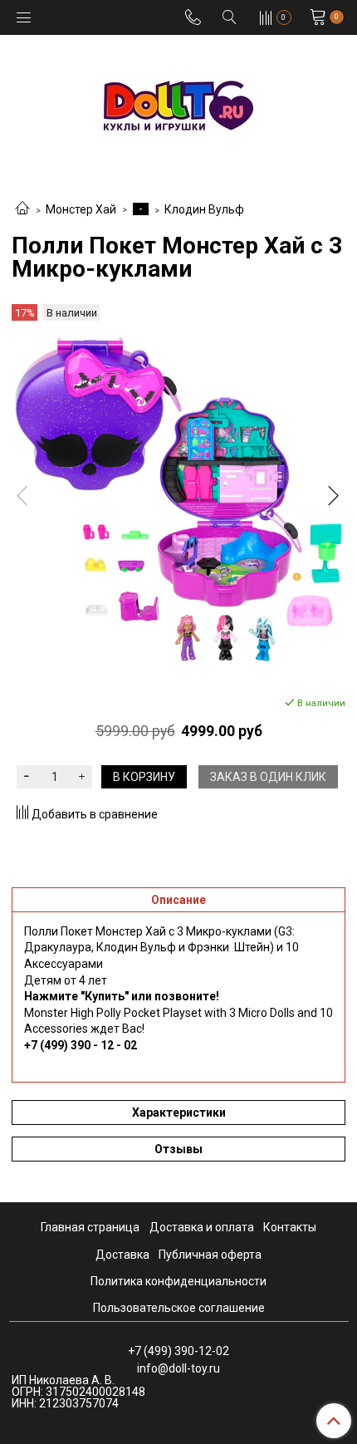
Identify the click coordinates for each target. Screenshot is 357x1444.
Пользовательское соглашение (179, 1307)
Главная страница (90, 1227)
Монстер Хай (81, 209)
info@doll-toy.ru (178, 1368)
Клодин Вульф (204, 209)
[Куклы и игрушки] (178, 104)
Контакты (289, 1227)
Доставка (122, 1254)
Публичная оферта (210, 1254)
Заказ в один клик (268, 776)
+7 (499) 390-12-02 (178, 1351)
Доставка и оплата (201, 1227)
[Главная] (22, 209)
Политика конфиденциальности (178, 1281)
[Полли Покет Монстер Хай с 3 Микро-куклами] (178, 499)
